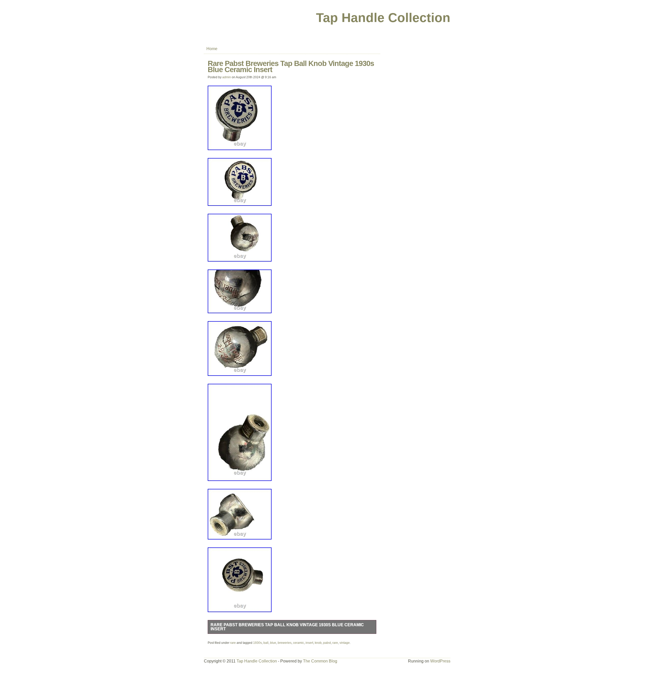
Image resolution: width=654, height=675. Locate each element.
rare (233, 643)
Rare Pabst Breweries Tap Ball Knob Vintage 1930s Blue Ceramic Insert (287, 627)
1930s (257, 643)
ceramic (298, 643)
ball (265, 643)
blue (273, 643)
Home (211, 49)
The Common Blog (320, 661)
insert (309, 643)
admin (226, 77)
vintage (345, 643)
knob (318, 643)
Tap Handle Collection (383, 17)
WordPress (440, 661)
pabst (327, 643)
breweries (284, 643)
